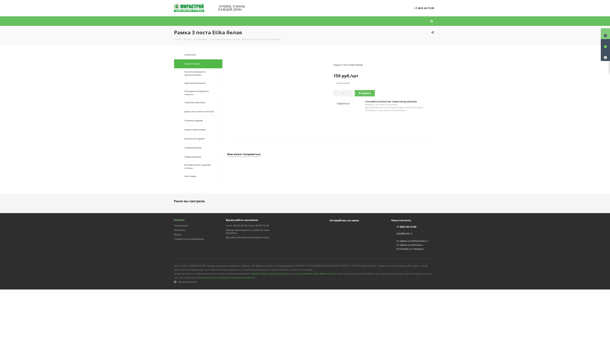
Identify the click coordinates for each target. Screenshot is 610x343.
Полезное (179, 230)
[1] (334, 57)
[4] (344, 57)
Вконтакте (333, 228)
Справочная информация (189, 238)
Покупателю (181, 225)
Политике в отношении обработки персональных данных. (226, 277)
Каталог (179, 220)
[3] (340, 57)
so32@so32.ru (404, 233)
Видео (177, 234)
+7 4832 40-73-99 (424, 8)
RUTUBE (349, 228)
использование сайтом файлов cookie (315, 273)
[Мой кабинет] (432, 21)
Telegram (341, 228)
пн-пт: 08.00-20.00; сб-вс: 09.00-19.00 (247, 225)
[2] (337, 57)
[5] (347, 57)
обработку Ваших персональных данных (271, 273)
